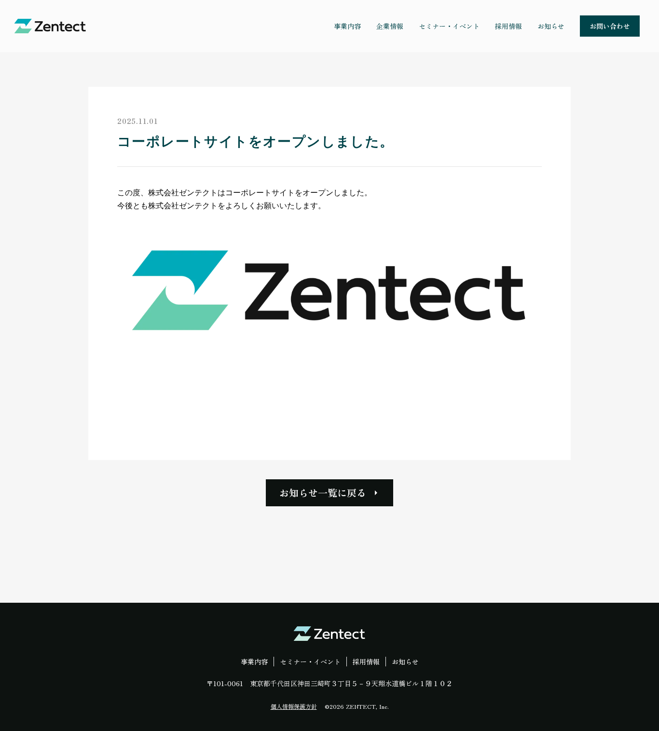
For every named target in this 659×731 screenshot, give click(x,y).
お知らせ (405, 661)
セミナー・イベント (310, 661)
